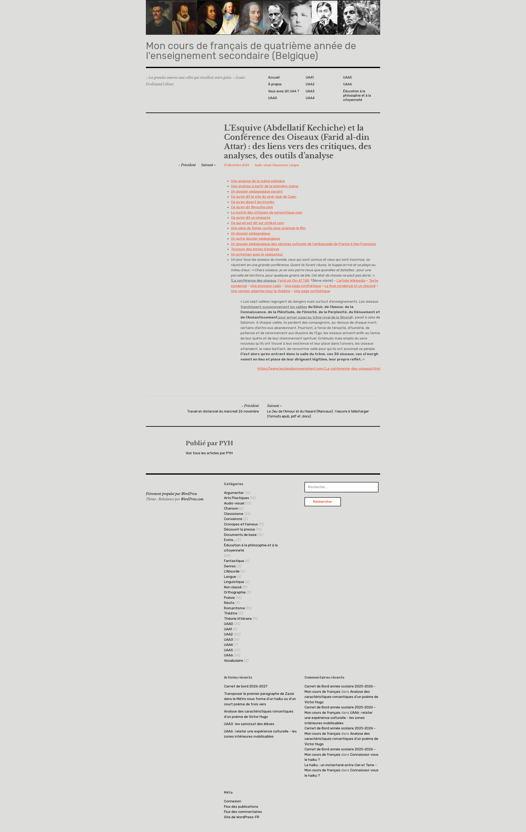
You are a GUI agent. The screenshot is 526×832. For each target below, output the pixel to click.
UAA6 (347, 84)
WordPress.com (192, 499)
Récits (229, 603)
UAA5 (347, 77)
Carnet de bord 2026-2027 (246, 686)
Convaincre (233, 519)
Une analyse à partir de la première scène (264, 186)
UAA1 (310, 77)
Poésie (229, 598)
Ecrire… (229, 540)
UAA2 (310, 84)
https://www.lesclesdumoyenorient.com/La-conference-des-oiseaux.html (318, 368)
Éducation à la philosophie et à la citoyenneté (357, 95)
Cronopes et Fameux (241, 524)
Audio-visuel (263, 165)
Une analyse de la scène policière (258, 181)
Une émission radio (265, 286)
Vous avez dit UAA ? (283, 91)
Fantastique (234, 561)
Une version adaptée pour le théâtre (260, 291)
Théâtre (230, 613)
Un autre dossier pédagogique (255, 238)
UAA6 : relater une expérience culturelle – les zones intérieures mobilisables (260, 734)
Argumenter (234, 493)
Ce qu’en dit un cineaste (250, 218)
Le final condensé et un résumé (350, 286)
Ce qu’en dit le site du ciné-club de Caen (263, 197)
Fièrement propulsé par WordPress (171, 494)
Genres (230, 566)
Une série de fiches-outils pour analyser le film (268, 228)
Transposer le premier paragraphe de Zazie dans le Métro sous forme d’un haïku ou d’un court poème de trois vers (260, 699)
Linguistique (234, 582)
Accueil (274, 77)
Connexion (232, 801)
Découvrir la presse (239, 529)
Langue (294, 165)
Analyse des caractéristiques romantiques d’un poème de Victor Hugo (258, 714)
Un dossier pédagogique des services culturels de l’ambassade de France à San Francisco (303, 244)
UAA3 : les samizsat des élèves (249, 724)
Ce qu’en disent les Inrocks (252, 202)
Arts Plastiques (236, 498)
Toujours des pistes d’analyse (255, 249)
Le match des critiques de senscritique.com (266, 212)
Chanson (231, 508)
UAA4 (310, 98)
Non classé (233, 587)
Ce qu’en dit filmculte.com (252, 207)
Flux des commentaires (243, 812)
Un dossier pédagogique (250, 233)
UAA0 (272, 98)
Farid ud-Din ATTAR (293, 280)
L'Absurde (232, 571)
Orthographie (235, 592)
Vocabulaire (233, 660)
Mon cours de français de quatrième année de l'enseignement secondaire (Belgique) (251, 50)
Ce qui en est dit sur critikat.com (257, 223)
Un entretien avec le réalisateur (257, 254)
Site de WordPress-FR (241, 817)
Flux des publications (241, 806)
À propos (274, 84)
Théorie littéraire (238, 618)
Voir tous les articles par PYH (209, 453)
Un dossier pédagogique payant (257, 191)
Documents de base (240, 535)
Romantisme (234, 608)
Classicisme (280, 165)
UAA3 (310, 91)
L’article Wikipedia (351, 280)
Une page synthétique (303, 286)
